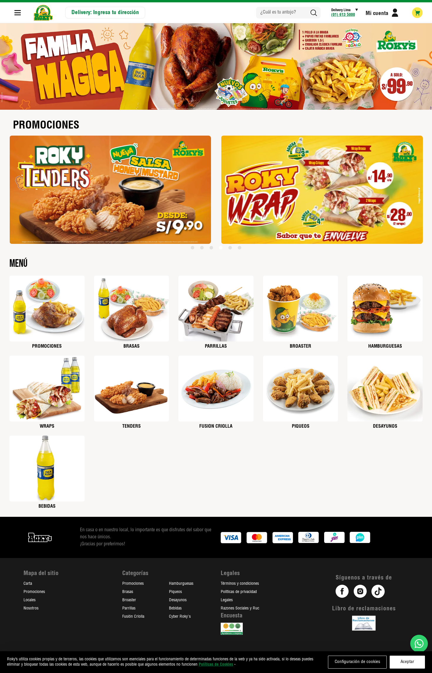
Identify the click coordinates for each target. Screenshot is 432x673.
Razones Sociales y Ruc (240, 609)
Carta (28, 584)
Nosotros (31, 609)
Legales (227, 600)
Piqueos (175, 592)
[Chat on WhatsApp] (419, 643)
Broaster (129, 600)
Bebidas (175, 609)
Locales (30, 600)
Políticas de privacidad (239, 592)
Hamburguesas (181, 584)
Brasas (127, 592)
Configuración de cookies (357, 662)
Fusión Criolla (133, 617)
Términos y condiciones (240, 584)
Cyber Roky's (180, 617)
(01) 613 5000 (343, 15)
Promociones (34, 592)
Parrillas (128, 609)
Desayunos (178, 600)
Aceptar (407, 662)
